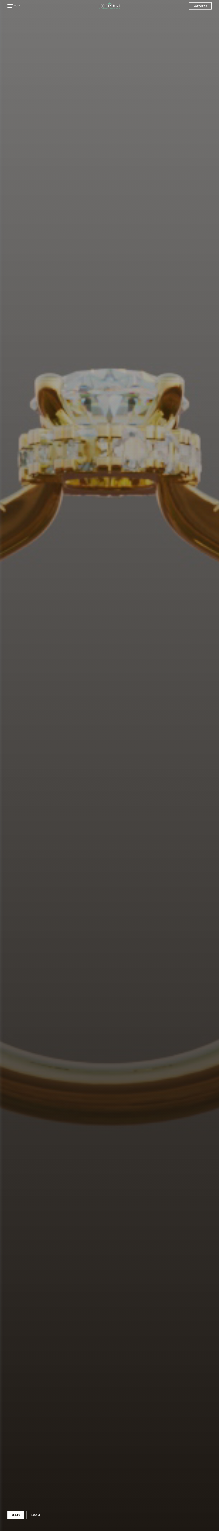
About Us (35, 1515)
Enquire (16, 1515)
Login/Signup (200, 6)
